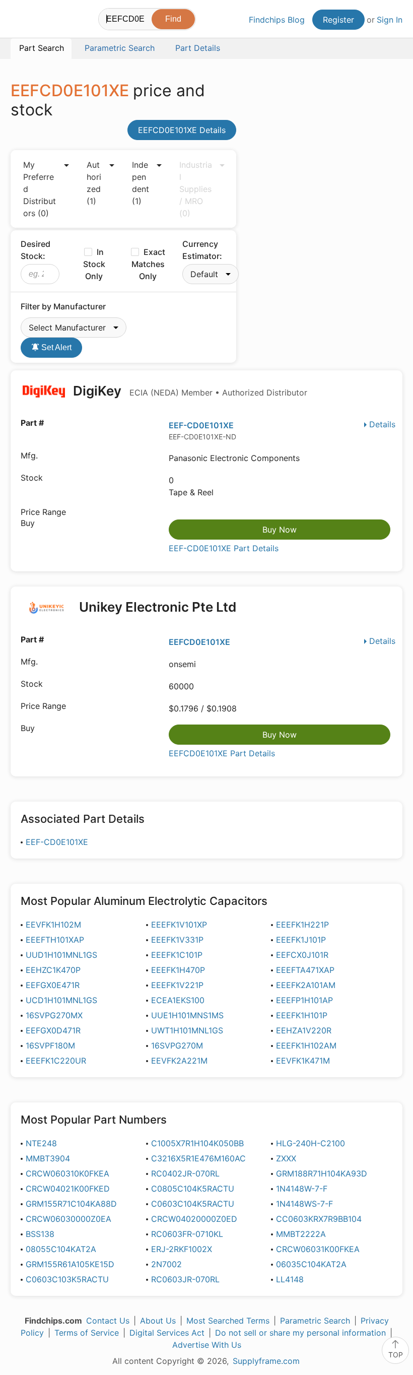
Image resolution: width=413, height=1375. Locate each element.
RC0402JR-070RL (185, 1173)
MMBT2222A (301, 1234)
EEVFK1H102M (53, 925)
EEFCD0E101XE (199, 642)
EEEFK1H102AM (306, 1045)
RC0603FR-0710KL (187, 1234)
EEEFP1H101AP (304, 1000)
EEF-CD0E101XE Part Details (224, 548)
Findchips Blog (277, 20)
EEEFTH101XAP (55, 940)
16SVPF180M (50, 1045)
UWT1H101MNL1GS (187, 1030)
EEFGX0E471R (53, 985)
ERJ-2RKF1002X (181, 1249)
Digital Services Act (166, 1333)
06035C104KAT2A (311, 1264)
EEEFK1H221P (302, 925)
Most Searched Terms (227, 1321)
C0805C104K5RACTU (192, 1189)
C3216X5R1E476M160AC (198, 1158)
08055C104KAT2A (61, 1249)
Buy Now (279, 530)
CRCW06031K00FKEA (318, 1249)
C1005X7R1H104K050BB (197, 1143)
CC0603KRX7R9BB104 (319, 1219)
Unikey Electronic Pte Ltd (157, 607)
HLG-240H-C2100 (310, 1143)
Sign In (389, 20)
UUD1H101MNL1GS (61, 955)
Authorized (94, 183)
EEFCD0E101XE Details (182, 130)
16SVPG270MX (54, 1015)
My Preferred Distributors (39, 189)
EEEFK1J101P (301, 940)
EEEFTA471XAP (305, 970)
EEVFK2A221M (179, 1061)
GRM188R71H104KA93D (321, 1173)
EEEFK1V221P (177, 985)
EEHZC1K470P (53, 970)
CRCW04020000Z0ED (194, 1219)
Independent (140, 183)
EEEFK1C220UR (56, 1061)
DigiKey (188, 391)
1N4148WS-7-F (304, 1204)
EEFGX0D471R (53, 1030)
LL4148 (290, 1279)
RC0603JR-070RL (185, 1279)
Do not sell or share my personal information (300, 1333)
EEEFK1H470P (178, 970)
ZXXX (286, 1158)
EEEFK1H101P (301, 1015)
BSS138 (40, 1234)
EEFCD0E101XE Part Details (222, 753)
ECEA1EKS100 (177, 1000)
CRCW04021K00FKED (68, 1189)
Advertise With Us (206, 1345)
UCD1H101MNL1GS (61, 1000)
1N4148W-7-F (301, 1189)
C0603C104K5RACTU (192, 1204)
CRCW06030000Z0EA (68, 1219)
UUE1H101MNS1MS (187, 1015)
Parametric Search (315, 1321)
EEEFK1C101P (176, 955)
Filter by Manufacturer (63, 306)
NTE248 (41, 1143)
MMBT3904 (48, 1158)
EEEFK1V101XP (179, 925)
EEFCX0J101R (302, 955)
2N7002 (166, 1264)
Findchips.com (19, 20)
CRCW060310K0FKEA (67, 1173)
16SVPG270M (177, 1045)
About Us (158, 1321)
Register (338, 20)
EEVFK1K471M (303, 1061)
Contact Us (107, 1321)
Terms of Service (86, 1333)
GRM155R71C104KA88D (71, 1204)
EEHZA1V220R (303, 1030)
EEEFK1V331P (177, 940)
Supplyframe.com (266, 1361)
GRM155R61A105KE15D (70, 1264)
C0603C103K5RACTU (67, 1279)
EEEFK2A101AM (305, 985)
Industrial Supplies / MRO (195, 189)
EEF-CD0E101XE (201, 425)
